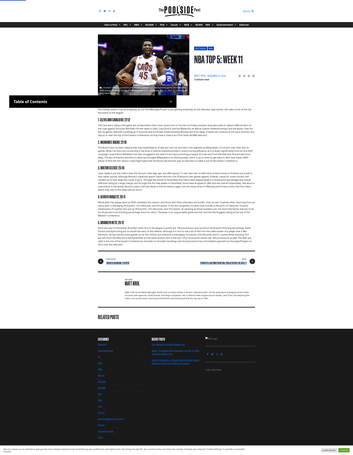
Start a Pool (110, 24)
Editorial (244, 24)
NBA (136, 24)
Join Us (246, 11)
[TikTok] (114, 11)
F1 (99, 356)
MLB (186, 24)
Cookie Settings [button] (329, 450)
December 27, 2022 (216, 75)
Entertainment (225, 24)
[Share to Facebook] (239, 75)
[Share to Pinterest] (253, 75)
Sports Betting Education (111, 418)
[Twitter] (105, 11)
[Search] (252, 11)
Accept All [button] (344, 450)
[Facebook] (100, 11)
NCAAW (102, 387)
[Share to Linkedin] (249, 75)
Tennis (101, 425)
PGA (162, 24)
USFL (100, 437)
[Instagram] (109, 11)
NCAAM (149, 24)
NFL (126, 24)
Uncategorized (105, 431)
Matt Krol (200, 75)
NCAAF (199, 24)
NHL (208, 24)
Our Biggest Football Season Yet (168, 344)
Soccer (174, 24)
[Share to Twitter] (244, 75)
